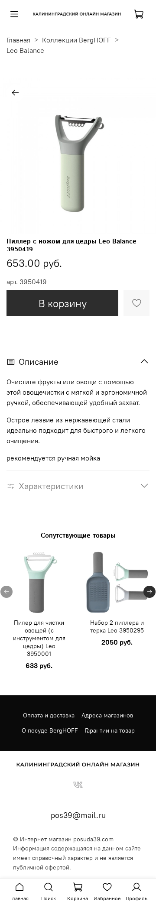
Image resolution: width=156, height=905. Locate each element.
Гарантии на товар (110, 730)
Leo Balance (25, 50)
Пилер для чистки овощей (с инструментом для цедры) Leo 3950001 (39, 638)
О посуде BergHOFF (50, 730)
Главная (18, 40)
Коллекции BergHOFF (76, 40)
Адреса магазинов (107, 715)
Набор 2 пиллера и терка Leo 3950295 (117, 626)
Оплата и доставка (49, 715)
